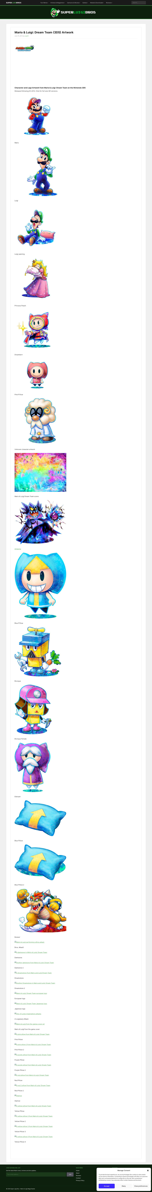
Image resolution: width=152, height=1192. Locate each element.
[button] (148, 1170)
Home (77, 1170)
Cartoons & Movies (73, 3)
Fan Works (44, 3)
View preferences (141, 1186)
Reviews (108, 3)
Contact (78, 1178)
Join (70, 1174)
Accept (106, 1186)
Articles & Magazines (57, 3)
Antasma (18, 549)
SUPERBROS (13, 3)
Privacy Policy (80, 1180)
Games (85, 3)
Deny (124, 1186)
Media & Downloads (96, 3)
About (77, 1173)
